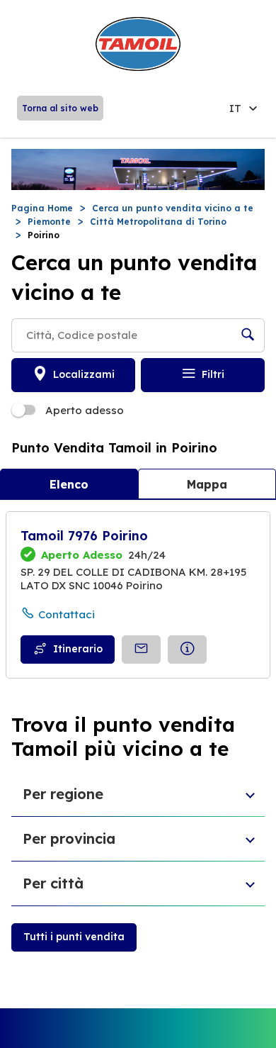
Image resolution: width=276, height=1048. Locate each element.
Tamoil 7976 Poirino (84, 536)
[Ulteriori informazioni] (187, 649)
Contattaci (66, 614)
